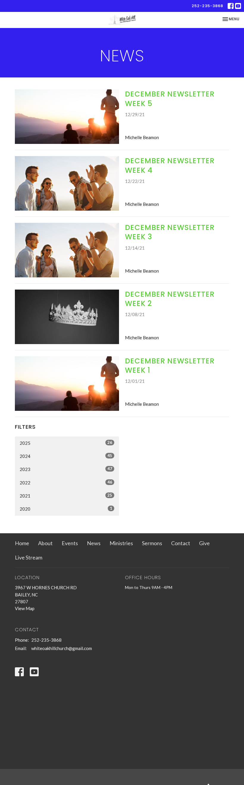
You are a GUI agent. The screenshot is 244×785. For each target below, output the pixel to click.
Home (22, 543)
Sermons (152, 543)
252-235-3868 (207, 6)
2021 (66, 495)
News (94, 543)
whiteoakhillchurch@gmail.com (61, 648)
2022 (66, 482)
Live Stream (28, 557)
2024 (66, 456)
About (45, 543)
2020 (66, 509)
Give (204, 543)
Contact (180, 543)
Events (70, 543)
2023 (66, 469)
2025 (66, 443)
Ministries (121, 543)
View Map (25, 608)
